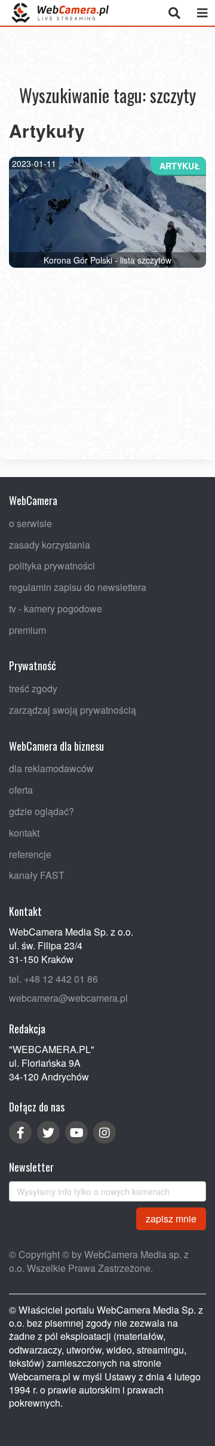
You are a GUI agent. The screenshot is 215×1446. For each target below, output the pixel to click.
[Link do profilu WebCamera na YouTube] (76, 1132)
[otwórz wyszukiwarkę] (174, 13)
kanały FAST (36, 876)
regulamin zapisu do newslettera (77, 587)
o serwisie (30, 523)
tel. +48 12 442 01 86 (53, 979)
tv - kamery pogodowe (55, 608)
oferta (21, 790)
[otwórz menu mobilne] (202, 13)
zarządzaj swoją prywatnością (72, 710)
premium (27, 630)
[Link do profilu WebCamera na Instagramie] (104, 1132)
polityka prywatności (52, 566)
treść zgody (33, 689)
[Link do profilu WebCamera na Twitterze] (48, 1132)
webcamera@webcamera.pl (68, 998)
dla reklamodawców (51, 769)
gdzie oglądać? (41, 811)
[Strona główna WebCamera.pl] (60, 13)
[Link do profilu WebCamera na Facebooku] (20, 1132)
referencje (30, 854)
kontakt (24, 833)
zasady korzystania (49, 545)
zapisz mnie (171, 1218)
